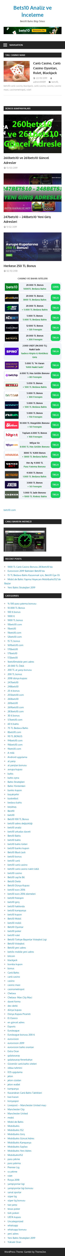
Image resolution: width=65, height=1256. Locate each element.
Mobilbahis (13, 1125)
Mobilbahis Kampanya (19, 1142)
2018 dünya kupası (17, 678)
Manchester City (16, 1109)
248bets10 (13, 686)
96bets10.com (15, 744)
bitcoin (11, 956)
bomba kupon (15, 964)
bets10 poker (14, 931)
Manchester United (18, 1113)
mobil (11, 1117)
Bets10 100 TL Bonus (18, 819)
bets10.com (10, 509)
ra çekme (12, 1171)
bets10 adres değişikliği (20, 823)
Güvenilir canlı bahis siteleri (22, 1063)
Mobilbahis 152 (16, 1130)
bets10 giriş (14, 902)
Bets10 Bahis (14, 835)
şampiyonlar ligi (16, 1183)
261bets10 (13, 703)
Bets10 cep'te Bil (16, 877)
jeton (10, 1076)
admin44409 (39, 82)
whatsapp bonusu (17, 1229)
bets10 (55, 82)
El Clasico (13, 1018)
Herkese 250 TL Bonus (20, 266)
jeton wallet (14, 1084)
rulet (29, 89)
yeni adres (13, 1233)
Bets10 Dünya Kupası (18, 885)
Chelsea (12, 993)
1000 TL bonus (15, 620)
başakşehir (13, 794)
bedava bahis (15, 802)
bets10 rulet (14, 935)
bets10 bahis (14, 839)
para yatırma (14, 1163)
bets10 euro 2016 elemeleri (22, 893)
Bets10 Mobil (14, 918)
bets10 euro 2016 (16, 889)
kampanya (13, 1088)
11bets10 (12, 628)
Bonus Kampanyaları (17, 108)
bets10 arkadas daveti (19, 831)
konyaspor (13, 1101)
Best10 (11, 810)
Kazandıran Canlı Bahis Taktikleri (25, 1092)
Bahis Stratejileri (16, 781)
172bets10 (13, 657)
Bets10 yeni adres (17, 947)
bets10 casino (15, 873)
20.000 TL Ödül (16, 665)
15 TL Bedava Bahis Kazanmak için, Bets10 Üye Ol (34, 575)
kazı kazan (13, 1096)
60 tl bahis (13, 723)
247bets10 (13, 682)
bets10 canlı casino (13, 85)
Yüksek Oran (14, 1242)
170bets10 (13, 649)
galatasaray (14, 1055)
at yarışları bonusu (17, 765)
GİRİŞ (56, 286)
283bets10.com (16, 711)
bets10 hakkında (16, 906)
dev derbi (13, 1005)
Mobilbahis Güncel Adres (21, 1138)
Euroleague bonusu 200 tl (21, 1034)
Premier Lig (13, 1167)
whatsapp (13, 1225)
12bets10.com (15, 636)
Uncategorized (15, 1221)
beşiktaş (12, 806)
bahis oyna (13, 777)
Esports (11, 1026)
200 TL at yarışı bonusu (20, 669)
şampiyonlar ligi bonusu (20, 1188)
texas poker (14, 1208)
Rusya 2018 (13, 1179)
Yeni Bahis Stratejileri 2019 (21, 587)
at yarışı (11, 761)
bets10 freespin (16, 897)
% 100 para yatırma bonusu (22, 603)
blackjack (28, 85)
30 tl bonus (14, 715)
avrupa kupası (15, 769)
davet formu (14, 1001)
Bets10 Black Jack (17, 852)
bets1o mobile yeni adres (21, 951)
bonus (11, 968)
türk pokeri (13, 1212)
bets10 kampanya (17, 910)
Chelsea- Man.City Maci (20, 997)
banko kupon (15, 790)
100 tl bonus (14, 611)
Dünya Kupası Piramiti (19, 1014)
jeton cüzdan (14, 1080)
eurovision (13, 1038)
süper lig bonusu (16, 1200)
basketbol (13, 798)
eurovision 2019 (16, 1043)
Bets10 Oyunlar (15, 926)
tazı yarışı (12, 1204)
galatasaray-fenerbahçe (20, 1059)
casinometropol (17, 89)
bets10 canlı (14, 860)
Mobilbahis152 (15, 1155)
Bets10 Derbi (14, 881)
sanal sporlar (14, 1192)
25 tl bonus (14, 690)
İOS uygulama (15, 1072)
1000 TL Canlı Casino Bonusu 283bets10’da (30, 566)
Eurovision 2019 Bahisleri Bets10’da (26, 570)
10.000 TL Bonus (16, 607)
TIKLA (55, 297)
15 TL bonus (14, 641)
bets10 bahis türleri (17, 844)
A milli (11, 752)
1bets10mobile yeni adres (21, 661)
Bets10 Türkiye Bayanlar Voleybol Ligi (27, 939)
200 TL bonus (15, 674)
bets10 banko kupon (18, 848)
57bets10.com (15, 719)
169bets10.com (15, 645)
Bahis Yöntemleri (16, 785)
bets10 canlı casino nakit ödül (23, 868)
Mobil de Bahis (15, 1121)
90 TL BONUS (15, 736)
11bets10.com (14, 632)
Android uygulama (17, 757)
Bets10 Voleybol (16, 943)
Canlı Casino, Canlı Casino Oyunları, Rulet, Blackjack (47, 68)
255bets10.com (16, 694)
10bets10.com (15, 624)
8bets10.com (14, 732)
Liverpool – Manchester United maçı (27, 1105)
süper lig (12, 1196)
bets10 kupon (15, 914)
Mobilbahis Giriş (16, 1134)
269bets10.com (16, 707)
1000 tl (11, 616)
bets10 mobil (14, 922)
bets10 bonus (15, 856)
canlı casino (40, 85)
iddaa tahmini (15, 1067)
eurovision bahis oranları (21, 1047)
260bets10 (13, 698)
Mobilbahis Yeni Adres (19, 1150)
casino (50, 85)
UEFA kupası (14, 1217)
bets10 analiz (14, 827)
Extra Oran (13, 1051)
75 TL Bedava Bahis (18, 728)
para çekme (14, 1159)
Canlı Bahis (13, 972)
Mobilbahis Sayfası (17, 1146)
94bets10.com (15, 740)
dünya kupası (14, 1009)
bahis (10, 773)
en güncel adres (16, 1022)
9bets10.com (14, 748)
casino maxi (14, 984)
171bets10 (12, 653)
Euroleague (13, 1030)
